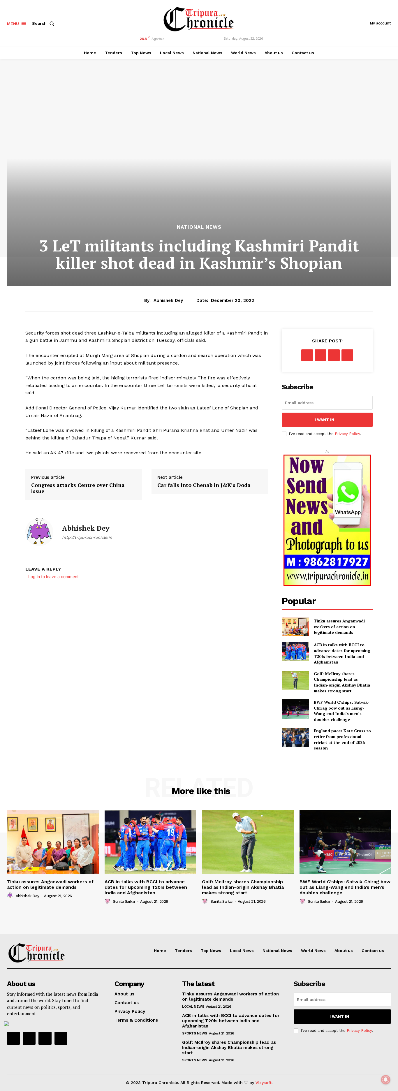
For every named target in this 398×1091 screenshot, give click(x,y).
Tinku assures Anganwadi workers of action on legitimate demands (339, 626)
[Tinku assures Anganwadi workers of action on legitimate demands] (295, 626)
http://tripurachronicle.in (87, 537)
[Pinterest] (334, 355)
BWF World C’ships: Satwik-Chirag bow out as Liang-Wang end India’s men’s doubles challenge (341, 710)
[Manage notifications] (385, 1079)
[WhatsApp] (347, 355)
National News (199, 227)
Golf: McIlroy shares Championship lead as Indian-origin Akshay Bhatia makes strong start (342, 682)
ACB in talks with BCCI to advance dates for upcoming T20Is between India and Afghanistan (342, 653)
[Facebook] (307, 355)
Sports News (194, 1033)
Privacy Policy (347, 434)
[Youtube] (60, 1038)
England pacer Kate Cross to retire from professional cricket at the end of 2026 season (342, 739)
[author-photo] (11, 895)
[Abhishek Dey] (39, 532)
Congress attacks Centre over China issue (78, 488)
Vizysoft (264, 1082)
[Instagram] (29, 1038)
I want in (324, 420)
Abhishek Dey (168, 300)
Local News (193, 1006)
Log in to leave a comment (53, 576)
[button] (44, 23)
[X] (320, 355)
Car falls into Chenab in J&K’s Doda (204, 485)
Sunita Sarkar (124, 901)
